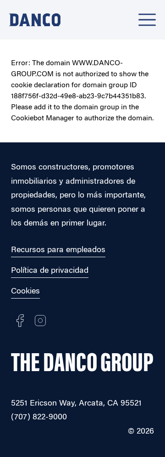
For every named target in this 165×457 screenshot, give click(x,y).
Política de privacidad (49, 271)
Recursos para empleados (58, 250)
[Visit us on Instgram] (40, 320)
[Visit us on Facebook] (20, 320)
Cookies (25, 292)
